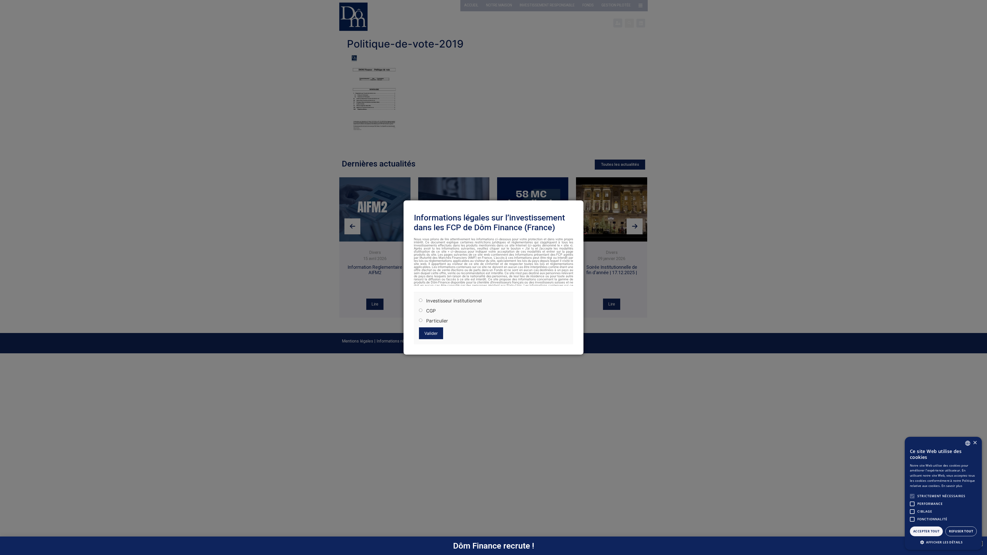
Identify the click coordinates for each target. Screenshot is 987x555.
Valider (431, 333)
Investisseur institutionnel (454, 301)
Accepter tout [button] (926, 531)
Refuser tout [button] (961, 531)
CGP (431, 311)
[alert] (943, 493)
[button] (943, 542)
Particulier (437, 321)
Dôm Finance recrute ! (493, 546)
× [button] (975, 443)
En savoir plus (952, 486)
